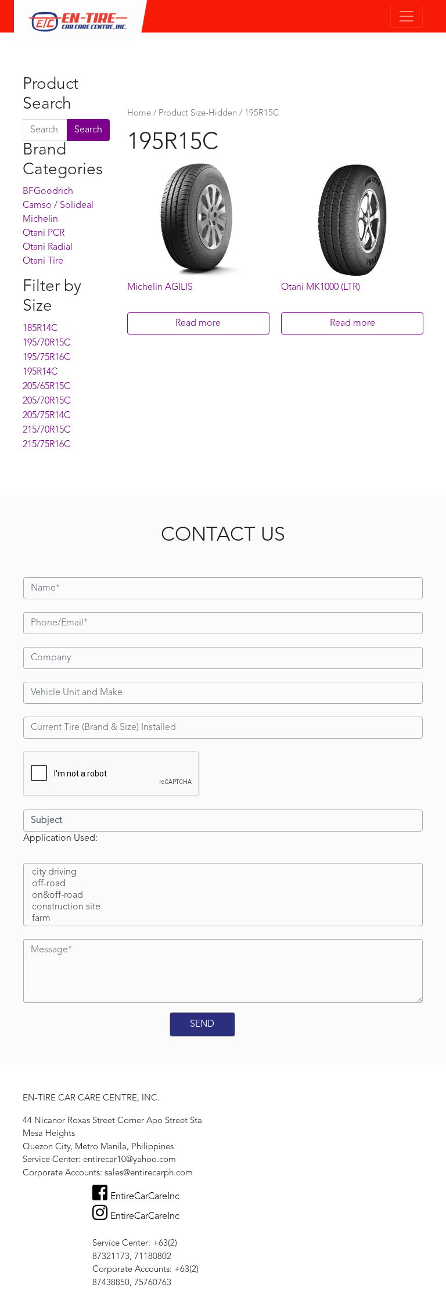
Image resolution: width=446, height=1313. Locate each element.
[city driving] (223, 873)
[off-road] (223, 884)
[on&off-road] (223, 896)
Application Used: (60, 838)
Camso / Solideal (58, 205)
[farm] (223, 919)
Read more (198, 323)
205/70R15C (46, 401)
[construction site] (223, 907)
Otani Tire (43, 261)
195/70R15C (46, 343)
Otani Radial (48, 247)
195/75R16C (46, 357)
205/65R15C (46, 386)
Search (88, 130)
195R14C (40, 372)
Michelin (40, 219)
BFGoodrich (48, 191)
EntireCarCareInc (144, 1197)
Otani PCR (43, 233)
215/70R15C (46, 430)
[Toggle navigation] (406, 16)
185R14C (40, 328)
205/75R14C (46, 415)
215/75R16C (46, 444)
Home (139, 113)
